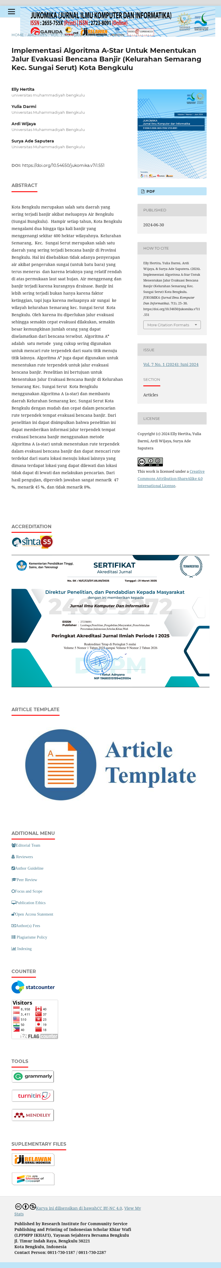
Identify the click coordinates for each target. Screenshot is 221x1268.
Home (18, 34)
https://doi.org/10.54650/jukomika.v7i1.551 (63, 165)
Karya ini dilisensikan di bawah (66, 1208)
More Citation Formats (168, 325)
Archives (37, 34)
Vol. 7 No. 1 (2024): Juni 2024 (78, 34)
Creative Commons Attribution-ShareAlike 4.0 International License (171, 478)
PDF (150, 191)
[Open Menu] (11, 11)
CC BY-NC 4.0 (109, 1208)
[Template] (110, 809)
